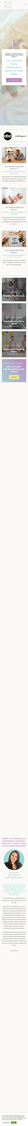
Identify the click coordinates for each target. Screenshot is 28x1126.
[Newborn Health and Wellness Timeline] (14, 195)
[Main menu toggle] (25, 4)
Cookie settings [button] (6, 1122)
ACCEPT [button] (14, 1122)
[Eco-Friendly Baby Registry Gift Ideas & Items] (14, 238)
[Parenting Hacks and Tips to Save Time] (14, 155)
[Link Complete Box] (14, 289)
